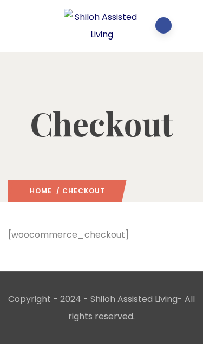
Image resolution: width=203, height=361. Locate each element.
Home (41, 190)
